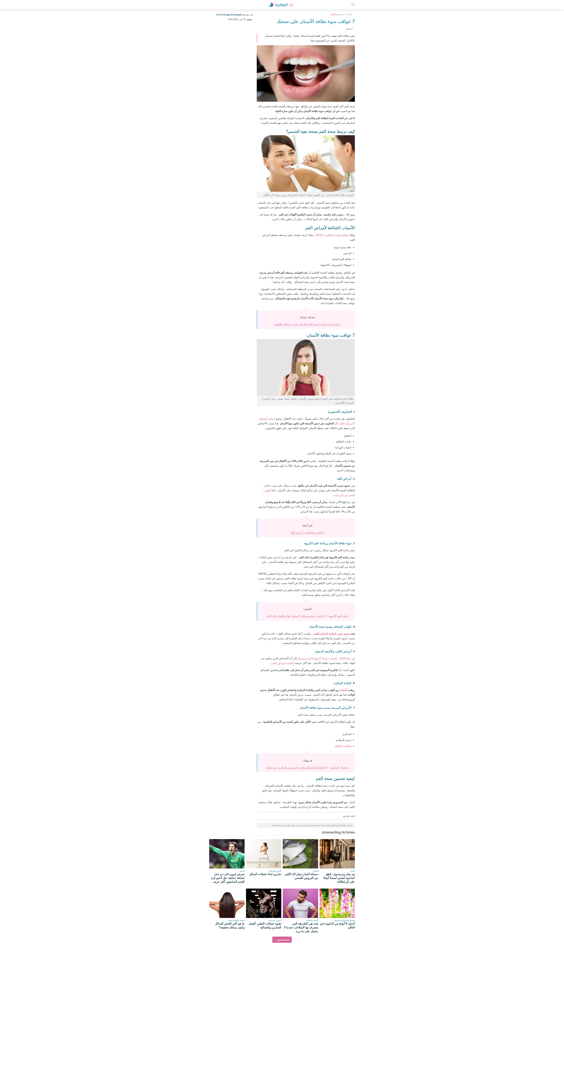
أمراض (342, 14)
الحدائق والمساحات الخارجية (344, 920)
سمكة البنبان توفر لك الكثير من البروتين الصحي (301, 876)
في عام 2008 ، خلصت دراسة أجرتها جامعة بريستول (326, 658)
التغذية (315, 871)
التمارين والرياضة (275, 871)
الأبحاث (343, 690)
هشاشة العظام (343, 745)
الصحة (350, 14)
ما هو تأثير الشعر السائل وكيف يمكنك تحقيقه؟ (230, 925)
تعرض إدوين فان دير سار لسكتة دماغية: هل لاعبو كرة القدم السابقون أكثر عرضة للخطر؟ (228, 878)
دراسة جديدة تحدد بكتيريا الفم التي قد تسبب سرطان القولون (307, 324)
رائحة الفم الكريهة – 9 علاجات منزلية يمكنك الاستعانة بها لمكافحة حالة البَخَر (307, 616)
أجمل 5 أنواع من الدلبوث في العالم (337, 925)
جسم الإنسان (335, 14)
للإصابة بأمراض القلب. (282, 663)
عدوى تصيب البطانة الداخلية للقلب (331, 633)
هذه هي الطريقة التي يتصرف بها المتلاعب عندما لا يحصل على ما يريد (301, 927)
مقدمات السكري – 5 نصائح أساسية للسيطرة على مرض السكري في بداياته (307, 767)
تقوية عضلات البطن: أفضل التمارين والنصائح (265, 925)
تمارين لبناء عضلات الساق (265, 874)
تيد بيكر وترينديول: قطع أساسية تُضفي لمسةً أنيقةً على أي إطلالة (339, 877)
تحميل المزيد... (282, 939)
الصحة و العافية (312, 920)
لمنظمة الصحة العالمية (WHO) (332, 235)
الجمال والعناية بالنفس (236, 920)
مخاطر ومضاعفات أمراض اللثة (307, 532)
